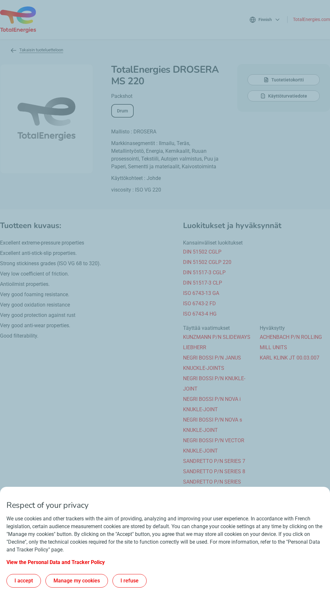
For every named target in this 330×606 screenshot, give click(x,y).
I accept (24, 581)
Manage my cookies (76, 581)
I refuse (130, 581)
